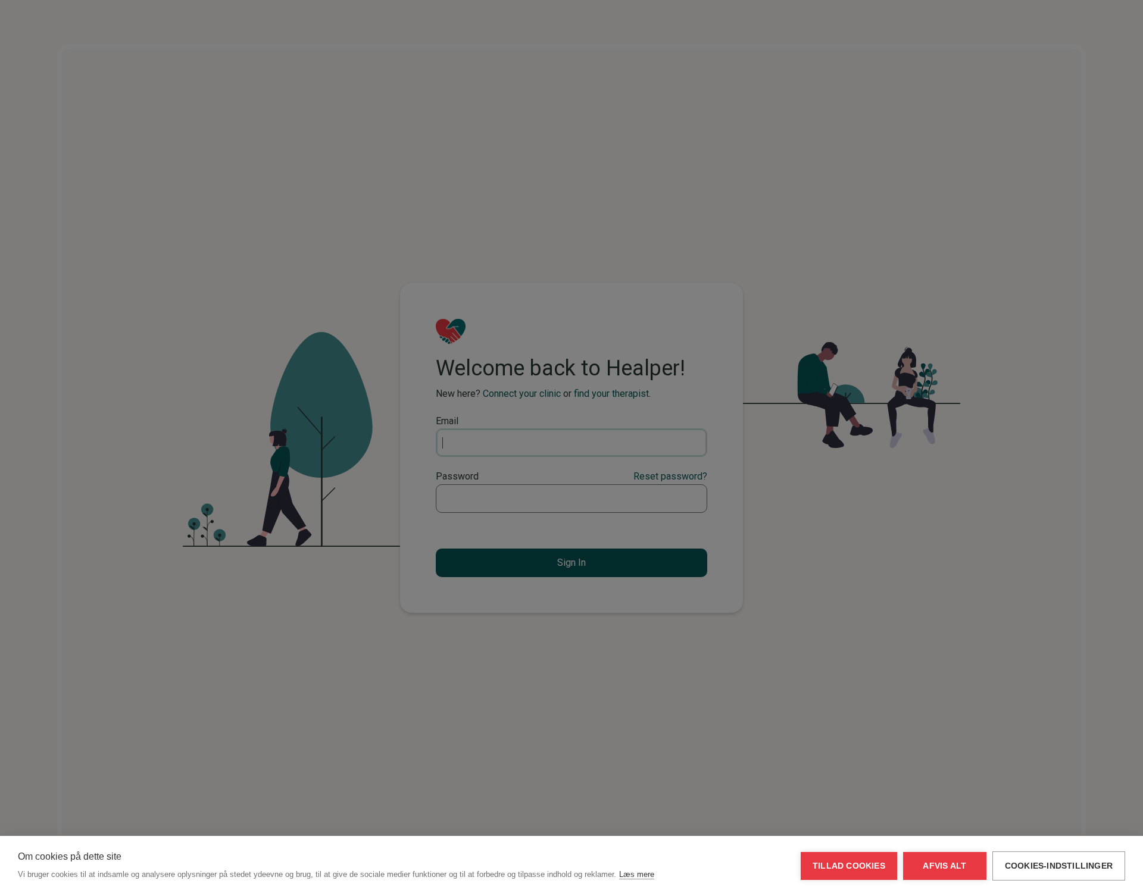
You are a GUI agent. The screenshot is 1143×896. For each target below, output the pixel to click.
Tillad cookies (849, 865)
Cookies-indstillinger (1059, 865)
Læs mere (636, 874)
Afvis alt (944, 865)
